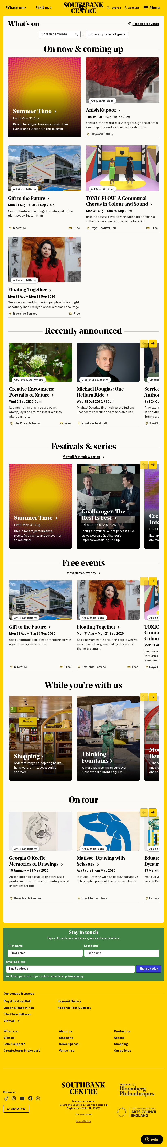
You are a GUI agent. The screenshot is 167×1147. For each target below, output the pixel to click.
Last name (91, 946)
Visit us (42, 8)
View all (9, 1021)
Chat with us (18, 1109)
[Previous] (144, 344)
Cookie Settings (83, 1121)
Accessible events (146, 24)
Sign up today (148, 968)
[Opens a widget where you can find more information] (152, 1140)
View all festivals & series (81, 456)
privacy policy (74, 976)
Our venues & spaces (19, 993)
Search (116, 8)
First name (15, 946)
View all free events (81, 573)
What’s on (15, 8)
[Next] (153, 344)
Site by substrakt (83, 1115)
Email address (15, 962)
